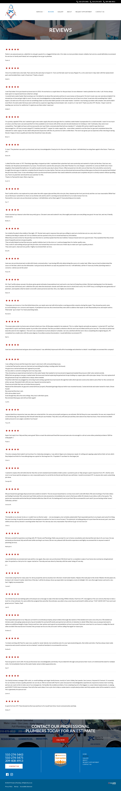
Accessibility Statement (26, 786)
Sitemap (16, 786)
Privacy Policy (8, 786)
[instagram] (12, 774)
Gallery (60, 12)
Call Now (60, 740)
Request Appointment (84, 12)
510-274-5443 (83, 1)
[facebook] (7, 774)
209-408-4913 (110, 1)
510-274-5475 (97, 1)
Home (85, 754)
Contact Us (100, 12)
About (69, 12)
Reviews (51, 12)
